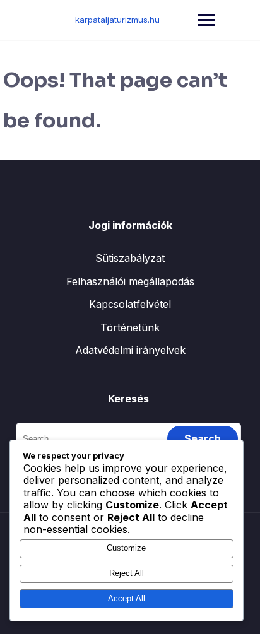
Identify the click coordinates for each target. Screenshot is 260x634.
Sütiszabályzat (130, 258)
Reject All (126, 573)
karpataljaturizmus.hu (117, 20)
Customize (126, 548)
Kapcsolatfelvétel (130, 304)
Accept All (126, 598)
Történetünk (130, 327)
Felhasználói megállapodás (130, 281)
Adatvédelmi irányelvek (130, 350)
